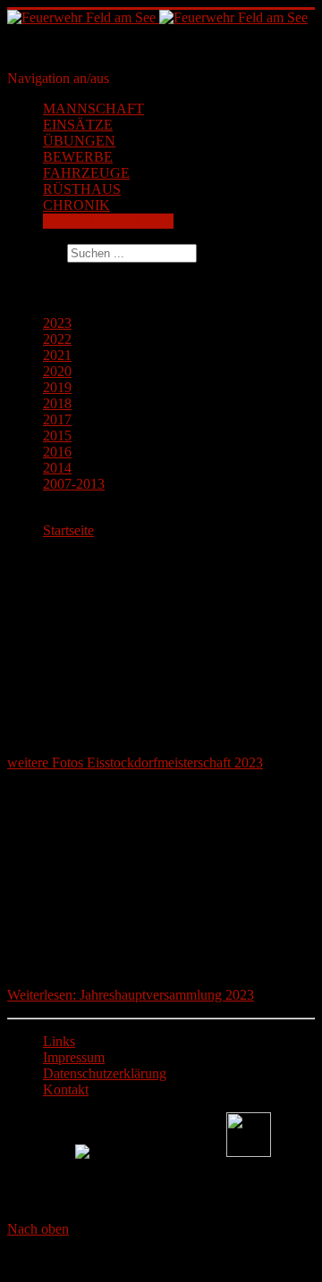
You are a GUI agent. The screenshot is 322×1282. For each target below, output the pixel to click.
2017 (57, 419)
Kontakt (66, 1089)
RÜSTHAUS (82, 189)
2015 (57, 435)
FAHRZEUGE (86, 172)
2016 (57, 451)
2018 (57, 403)
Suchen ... (35, 252)
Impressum (74, 1057)
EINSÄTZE (78, 124)
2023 (57, 323)
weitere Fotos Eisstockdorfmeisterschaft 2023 (135, 762)
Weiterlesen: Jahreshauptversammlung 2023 (130, 994)
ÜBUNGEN (79, 140)
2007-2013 (74, 483)
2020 (57, 371)
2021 (57, 355)
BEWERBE (78, 156)
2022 (57, 339)
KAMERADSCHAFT (108, 221)
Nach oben (38, 1228)
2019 (57, 387)
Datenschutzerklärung (104, 1073)
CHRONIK (76, 205)
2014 (57, 467)
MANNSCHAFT (93, 108)
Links (59, 1041)
